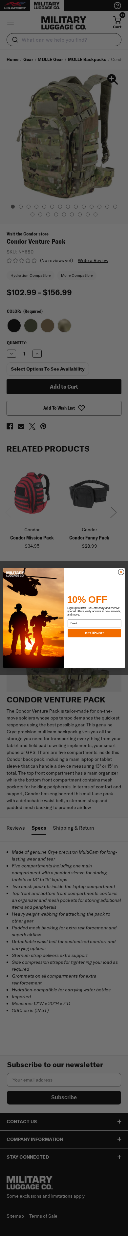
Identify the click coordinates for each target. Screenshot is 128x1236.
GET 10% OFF (94, 633)
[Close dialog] (121, 572)
